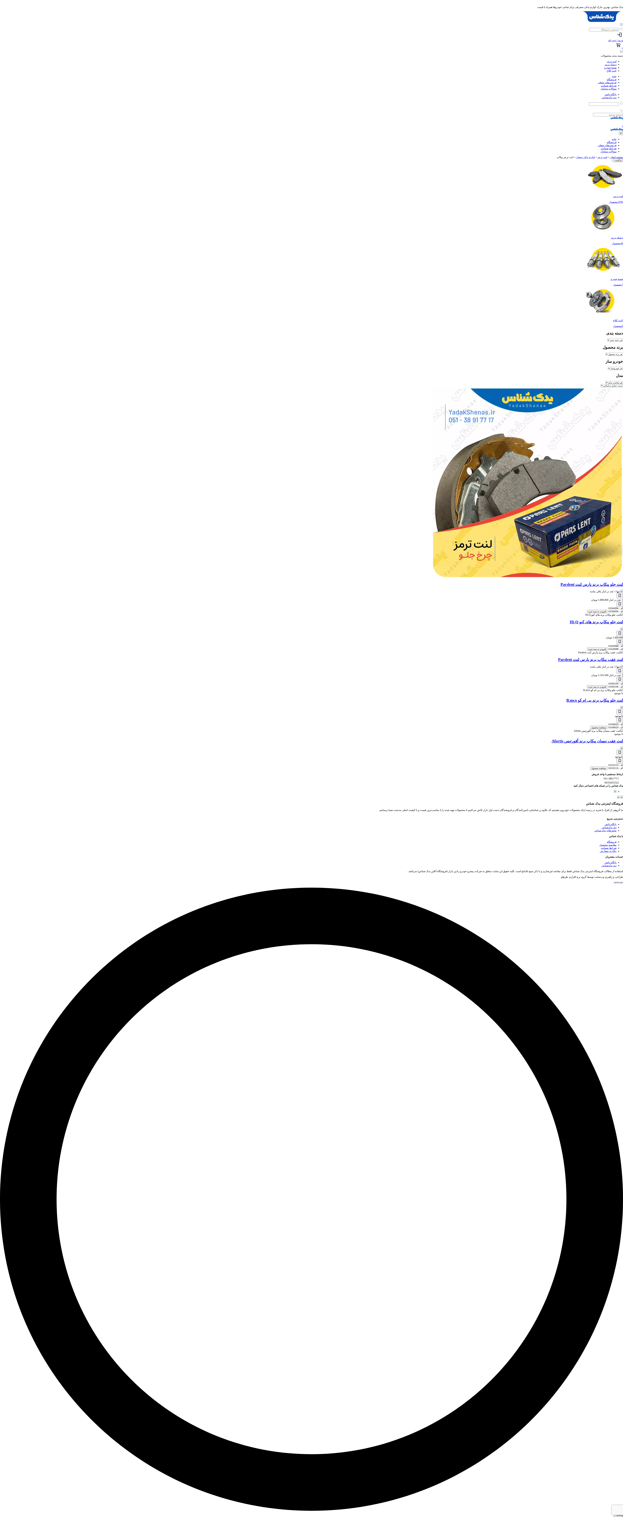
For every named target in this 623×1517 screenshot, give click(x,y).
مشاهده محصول (599, 727)
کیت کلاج (612, 70)
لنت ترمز (612, 61)
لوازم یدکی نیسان (585, 157)
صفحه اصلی (616, 157)
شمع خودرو (610, 67)
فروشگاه (612, 79)
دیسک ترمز (611, 64)
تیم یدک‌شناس (609, 97)
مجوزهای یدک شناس (605, 830)
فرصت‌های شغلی (607, 82)
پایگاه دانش (611, 94)
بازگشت (618, 160)
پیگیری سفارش (608, 851)
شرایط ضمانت (609, 85)
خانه (614, 76)
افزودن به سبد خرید (597, 611)
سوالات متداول (608, 88)
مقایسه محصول (608, 845)
